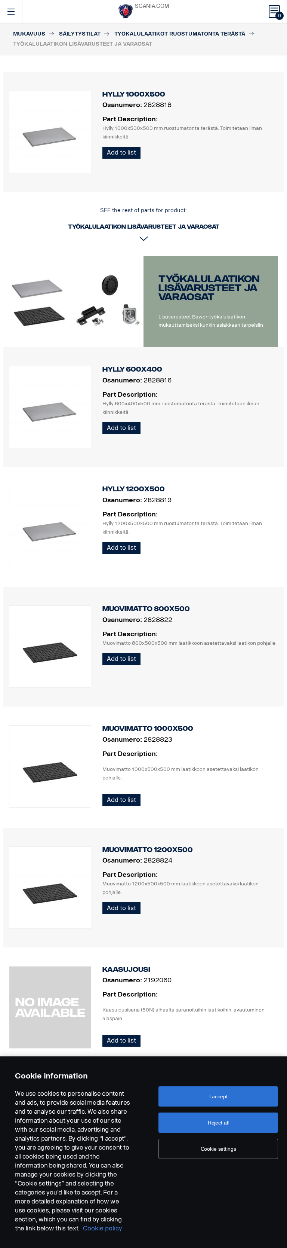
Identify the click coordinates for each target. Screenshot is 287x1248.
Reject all (218, 1123)
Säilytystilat (80, 34)
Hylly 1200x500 (133, 489)
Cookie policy (102, 1228)
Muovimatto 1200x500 (147, 850)
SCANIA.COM (152, 6)
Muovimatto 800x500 (146, 609)
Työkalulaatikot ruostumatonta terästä (179, 34)
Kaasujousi (126, 969)
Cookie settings (218, 1149)
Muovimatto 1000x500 (147, 728)
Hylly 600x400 (132, 369)
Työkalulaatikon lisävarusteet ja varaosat (208, 288)
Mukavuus (29, 34)
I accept (218, 1096)
